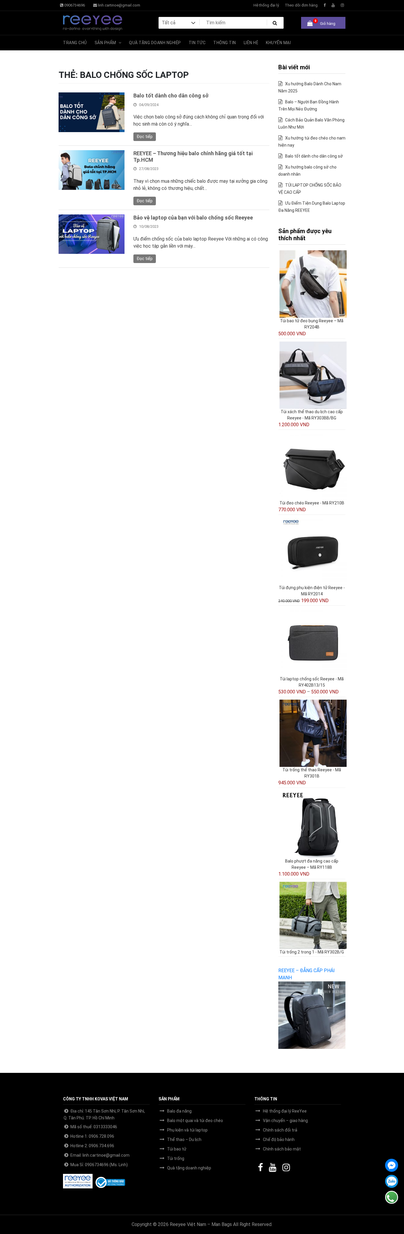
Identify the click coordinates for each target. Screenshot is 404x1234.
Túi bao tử (176, 1149)
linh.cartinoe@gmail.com (118, 5)
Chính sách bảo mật (282, 1149)
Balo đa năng (179, 1111)
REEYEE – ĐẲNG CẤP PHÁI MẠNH (306, 974)
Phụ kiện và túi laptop (187, 1130)
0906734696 (74, 5)
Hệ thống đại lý (266, 5)
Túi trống (175, 1158)
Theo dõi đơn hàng (301, 5)
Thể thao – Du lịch (184, 1139)
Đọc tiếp (145, 136)
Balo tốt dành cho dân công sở (171, 95)
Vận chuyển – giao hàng (285, 1120)
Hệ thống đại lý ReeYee (285, 1111)
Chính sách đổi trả (280, 1130)
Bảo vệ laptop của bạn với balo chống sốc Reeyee (193, 217)
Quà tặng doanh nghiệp (189, 1168)
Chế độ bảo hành (279, 1139)
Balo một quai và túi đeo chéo (195, 1120)
